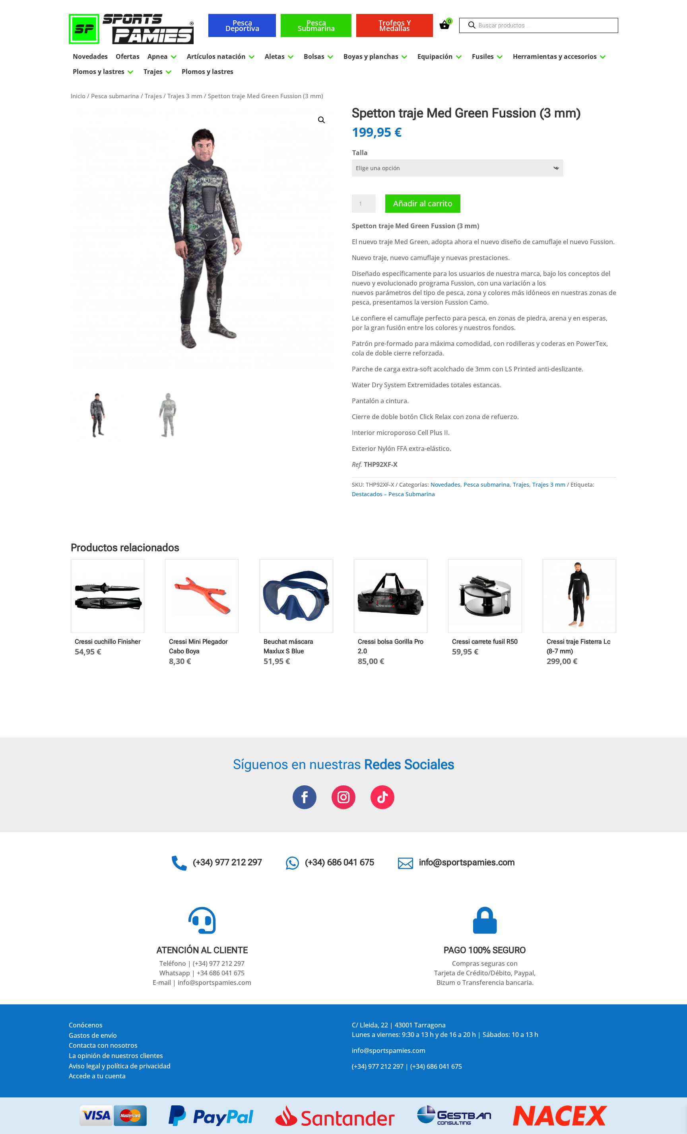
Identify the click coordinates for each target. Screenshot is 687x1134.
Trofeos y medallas (394, 25)
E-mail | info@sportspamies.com (202, 982)
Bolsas (320, 56)
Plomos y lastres (104, 71)
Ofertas (128, 56)
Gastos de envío (93, 1037)
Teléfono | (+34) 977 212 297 (202, 963)
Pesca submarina (316, 25)
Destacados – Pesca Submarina (393, 494)
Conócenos (86, 1026)
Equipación (440, 56)
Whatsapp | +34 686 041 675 (202, 973)
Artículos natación (222, 56)
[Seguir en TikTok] (382, 797)
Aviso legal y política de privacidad (120, 1067)
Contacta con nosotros (103, 1047)
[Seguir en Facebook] (304, 797)
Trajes (159, 71)
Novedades (90, 56)
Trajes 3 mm (184, 96)
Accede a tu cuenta (97, 1077)
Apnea (163, 56)
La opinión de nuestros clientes (116, 1057)
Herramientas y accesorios (560, 56)
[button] (321, 120)
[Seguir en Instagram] (343, 797)
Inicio (78, 96)
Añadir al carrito (422, 203)
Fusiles (488, 56)
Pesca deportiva (242, 25)
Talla (360, 152)
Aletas (280, 56)
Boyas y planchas (376, 56)
